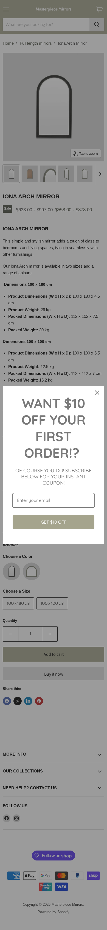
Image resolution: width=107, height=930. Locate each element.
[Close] (97, 392)
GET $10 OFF (53, 522)
